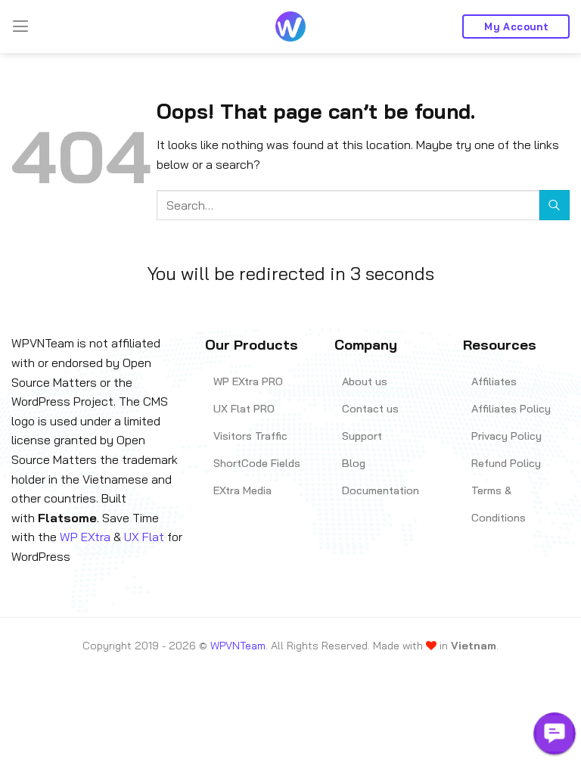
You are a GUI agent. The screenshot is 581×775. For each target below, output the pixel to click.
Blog (353, 463)
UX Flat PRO (244, 409)
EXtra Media (242, 490)
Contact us (370, 409)
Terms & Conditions (498, 504)
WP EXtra (85, 536)
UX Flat (144, 536)
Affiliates (494, 381)
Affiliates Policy (511, 409)
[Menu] (20, 26)
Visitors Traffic (250, 436)
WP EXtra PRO (248, 381)
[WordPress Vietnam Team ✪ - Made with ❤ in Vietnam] (290, 26)
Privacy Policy (506, 436)
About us (364, 381)
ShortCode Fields (256, 463)
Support (362, 436)
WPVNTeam (238, 645)
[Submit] (554, 204)
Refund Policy (506, 463)
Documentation (380, 490)
